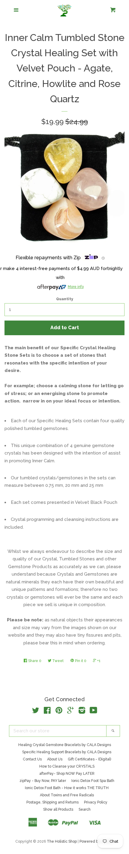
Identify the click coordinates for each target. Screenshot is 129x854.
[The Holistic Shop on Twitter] (35, 711)
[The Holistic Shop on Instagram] (82, 711)
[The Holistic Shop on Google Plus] (70, 711)
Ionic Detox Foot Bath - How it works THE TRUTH (67, 788)
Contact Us (32, 759)
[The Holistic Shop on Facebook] (47, 711)
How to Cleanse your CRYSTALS (66, 766)
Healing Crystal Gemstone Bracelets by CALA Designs (64, 745)
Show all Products (58, 809)
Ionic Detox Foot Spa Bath (92, 781)
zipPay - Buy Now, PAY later (43, 781)
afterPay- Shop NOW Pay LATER (66, 773)
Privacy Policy (95, 802)
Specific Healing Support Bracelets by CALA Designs (66, 752)
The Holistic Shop (62, 841)
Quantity (64, 299)
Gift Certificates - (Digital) (89, 759)
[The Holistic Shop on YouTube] (93, 711)
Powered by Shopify (97, 841)
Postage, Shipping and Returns (52, 802)
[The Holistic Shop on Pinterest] (59, 711)
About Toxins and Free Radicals (67, 795)
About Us (54, 759)
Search (85, 809)
